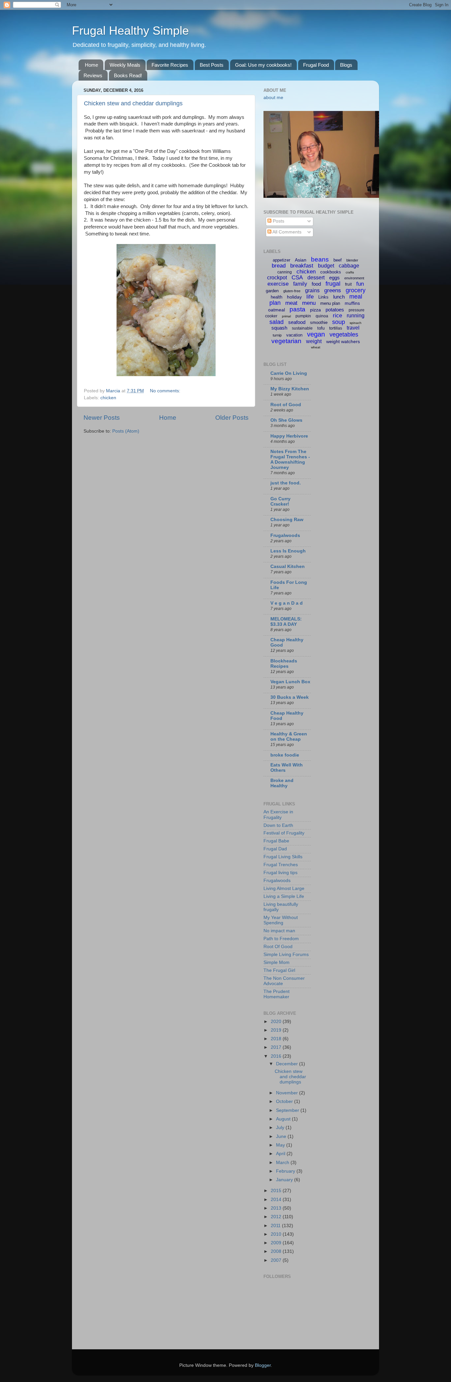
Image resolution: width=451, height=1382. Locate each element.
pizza (315, 309)
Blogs (346, 65)
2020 (277, 1021)
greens (332, 290)
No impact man (279, 930)
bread (279, 266)
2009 (277, 1242)
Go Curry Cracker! (280, 501)
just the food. (285, 482)
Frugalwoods (285, 535)
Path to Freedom (281, 938)
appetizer (281, 260)
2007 (277, 1260)
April (281, 1153)
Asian (300, 260)
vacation (294, 335)
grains (312, 290)
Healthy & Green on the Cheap (288, 736)
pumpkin (303, 316)
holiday (294, 297)
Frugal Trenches (280, 864)
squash (279, 328)
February (286, 1171)
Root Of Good (278, 946)
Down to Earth (278, 825)
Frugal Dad (275, 848)
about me (273, 97)
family (300, 284)
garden (272, 290)
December (287, 1063)
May (281, 1145)
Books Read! (128, 75)
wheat (315, 347)
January (285, 1179)
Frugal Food (316, 65)
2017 (277, 1047)
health (276, 297)
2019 (277, 1030)
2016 (277, 1056)
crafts (350, 272)
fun (360, 284)
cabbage (349, 265)
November (287, 1092)
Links (323, 297)
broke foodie (284, 755)
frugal (333, 283)
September (288, 1110)
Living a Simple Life (283, 896)
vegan (316, 334)
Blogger (263, 1365)
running (355, 315)
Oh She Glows (286, 420)
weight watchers (343, 341)
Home (91, 65)
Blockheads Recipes (283, 663)
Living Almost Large (283, 888)
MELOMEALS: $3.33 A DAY (286, 622)
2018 (277, 1038)
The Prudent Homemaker (276, 994)
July (281, 1127)
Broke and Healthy (282, 783)
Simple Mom (276, 962)
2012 (277, 1216)
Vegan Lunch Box (290, 681)
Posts (277, 221)
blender (352, 260)
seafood (296, 322)
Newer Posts (102, 417)
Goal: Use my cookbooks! (263, 65)
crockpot (277, 277)
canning (284, 272)
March (283, 1162)
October (285, 1101)
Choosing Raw (286, 519)
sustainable (302, 328)
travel (353, 328)
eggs (334, 277)
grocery (355, 290)
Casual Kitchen (287, 566)
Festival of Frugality (283, 833)
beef (337, 260)
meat (291, 303)
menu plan (330, 303)
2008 (277, 1251)
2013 (277, 1208)
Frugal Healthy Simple (130, 30)
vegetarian (286, 340)
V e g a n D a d (286, 603)
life (310, 297)
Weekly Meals (125, 65)
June (282, 1136)
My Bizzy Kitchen (289, 388)
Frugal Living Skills (282, 856)
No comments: (166, 390)
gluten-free (291, 291)
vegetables (344, 334)
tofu (321, 328)
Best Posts (212, 65)
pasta (297, 309)
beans (320, 259)
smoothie (319, 322)
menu (309, 303)
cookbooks (330, 271)
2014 (277, 1199)
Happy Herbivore (289, 436)
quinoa (322, 316)
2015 (277, 1190)
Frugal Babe (276, 840)
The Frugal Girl (279, 970)
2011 (276, 1225)
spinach (356, 323)
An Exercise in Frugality (278, 814)
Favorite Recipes (170, 65)
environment (354, 278)
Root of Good (285, 404)
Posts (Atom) (125, 431)
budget (326, 265)
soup (338, 322)
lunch (339, 297)
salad (276, 322)
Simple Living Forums (286, 954)
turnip (277, 335)
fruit (348, 284)
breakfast (301, 266)
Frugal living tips (280, 872)
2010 (277, 1234)
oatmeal (276, 309)
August (284, 1118)
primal (286, 316)
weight (314, 341)
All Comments (286, 232)
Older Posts (232, 417)
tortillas (335, 328)
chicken (108, 397)
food (316, 284)
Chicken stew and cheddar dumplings (133, 103)
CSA (297, 277)
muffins (352, 303)
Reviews (93, 75)
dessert (316, 277)
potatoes (335, 309)
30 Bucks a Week (289, 697)
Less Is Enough (288, 551)
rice (337, 315)
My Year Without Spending (280, 920)
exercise (278, 284)
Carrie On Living (288, 373)
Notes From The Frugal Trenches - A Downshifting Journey (290, 459)
